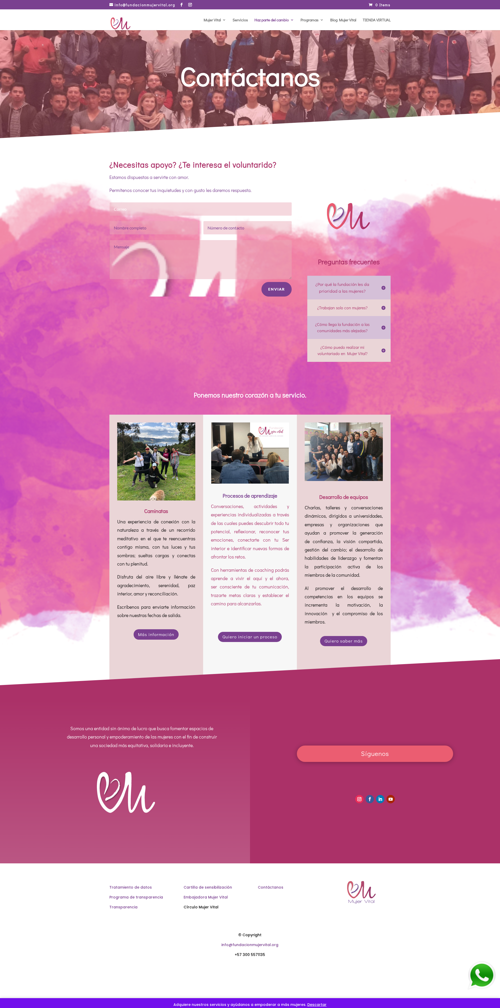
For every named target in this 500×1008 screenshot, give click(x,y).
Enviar (276, 289)
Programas (309, 20)
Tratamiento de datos (130, 887)
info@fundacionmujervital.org (249, 944)
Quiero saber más (343, 641)
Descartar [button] (317, 1004)
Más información (156, 634)
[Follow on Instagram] (359, 799)
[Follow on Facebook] (370, 799)
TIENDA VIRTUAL (377, 20)
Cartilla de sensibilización (208, 887)
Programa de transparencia (136, 897)
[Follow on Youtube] (390, 799)
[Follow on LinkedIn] (380, 799)
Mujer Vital (212, 20)
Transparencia (123, 907)
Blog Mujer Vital (343, 20)
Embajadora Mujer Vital (206, 897)
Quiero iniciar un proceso (249, 637)
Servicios (240, 20)
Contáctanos (270, 887)
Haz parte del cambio (271, 20)
